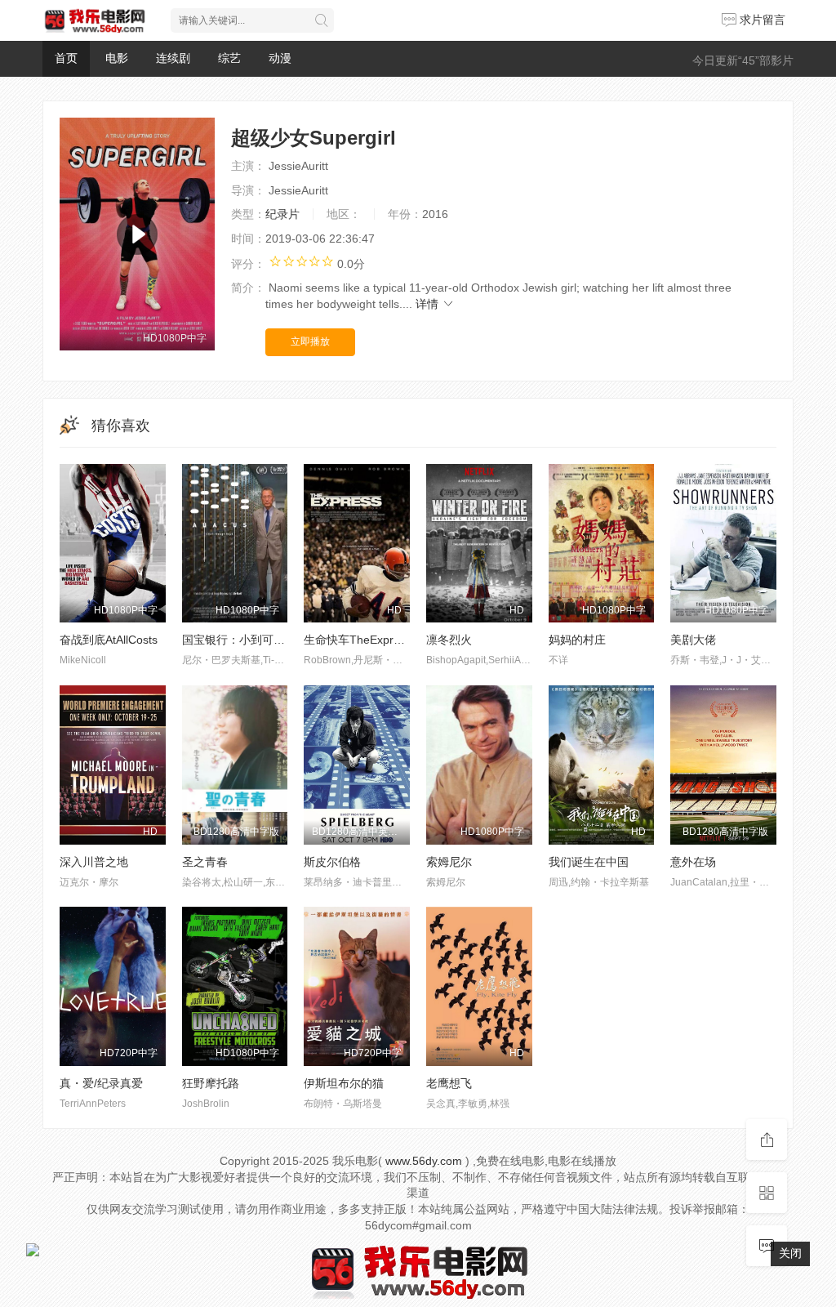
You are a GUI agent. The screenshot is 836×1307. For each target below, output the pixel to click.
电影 (116, 58)
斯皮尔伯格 (332, 861)
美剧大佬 (693, 639)
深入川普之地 (94, 861)
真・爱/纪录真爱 (101, 1083)
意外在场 (693, 861)
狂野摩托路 (210, 1083)
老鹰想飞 (449, 1083)
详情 (429, 303)
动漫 (280, 58)
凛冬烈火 (449, 639)
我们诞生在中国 (589, 861)
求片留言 (760, 19)
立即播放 (310, 341)
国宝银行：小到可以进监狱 (250, 639)
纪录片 (282, 214)
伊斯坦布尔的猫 (344, 1083)
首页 (66, 58)
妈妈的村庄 (577, 639)
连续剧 (173, 58)
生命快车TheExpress (357, 639)
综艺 (229, 58)
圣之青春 (205, 861)
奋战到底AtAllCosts (109, 639)
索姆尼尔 (449, 861)
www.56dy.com (423, 1160)
